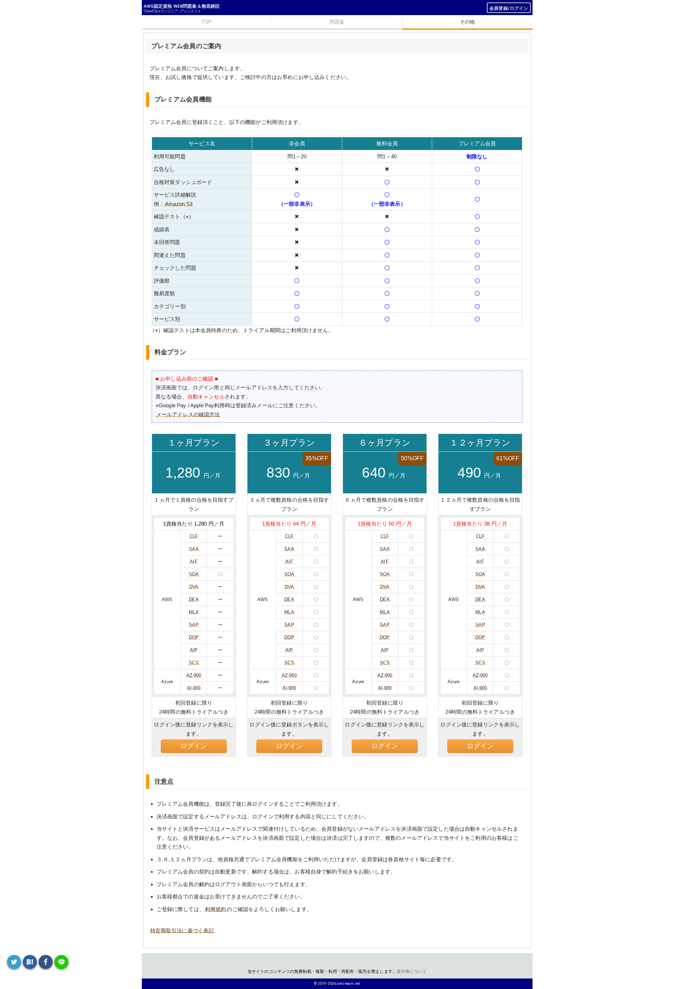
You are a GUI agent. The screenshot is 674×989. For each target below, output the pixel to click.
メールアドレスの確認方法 (188, 414)
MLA (193, 612)
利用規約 (215, 909)
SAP (193, 624)
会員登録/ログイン (508, 8)
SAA (193, 549)
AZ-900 (193, 675)
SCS (193, 662)
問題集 (337, 22)
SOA (194, 574)
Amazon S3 (178, 204)
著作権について (412, 971)
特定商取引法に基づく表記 (182, 931)
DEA (193, 599)
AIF (193, 561)
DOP (194, 637)
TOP (206, 22)
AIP (194, 650)
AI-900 (194, 688)
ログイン (193, 746)
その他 (467, 22)
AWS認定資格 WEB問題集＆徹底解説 (182, 6)
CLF (194, 536)
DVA (193, 586)
